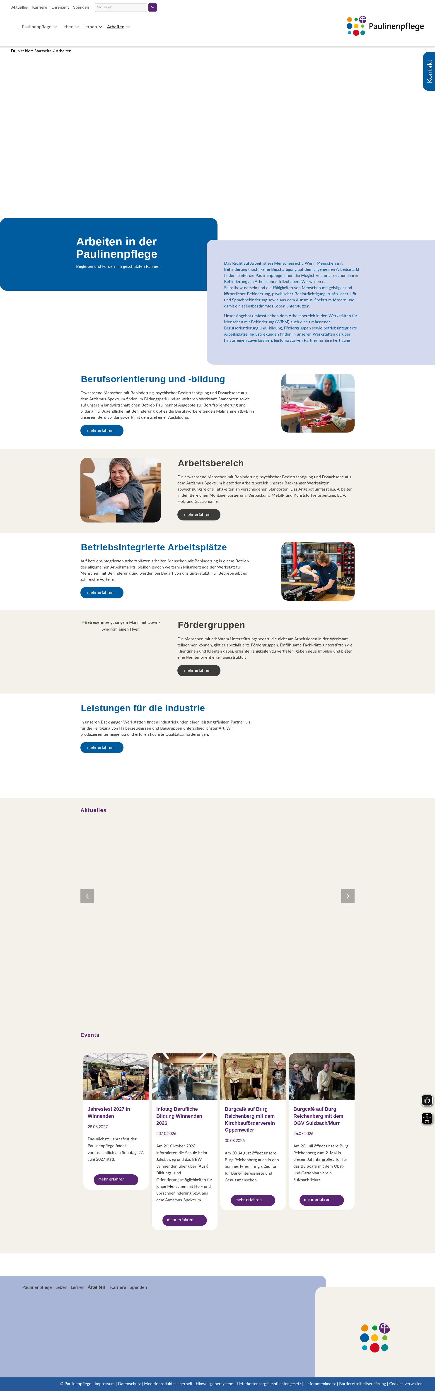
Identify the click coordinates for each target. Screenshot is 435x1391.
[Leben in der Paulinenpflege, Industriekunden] (318, 732)
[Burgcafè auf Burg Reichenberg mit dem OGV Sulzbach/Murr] (322, 1076)
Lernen (90, 27)
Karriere (39, 7)
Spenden (81, 7)
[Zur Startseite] (15, 1288)
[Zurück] (87, 896)
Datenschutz (129, 1384)
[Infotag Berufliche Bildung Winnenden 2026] (185, 1076)
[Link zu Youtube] (39, 1384)
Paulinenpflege (36, 27)
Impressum (105, 1384)
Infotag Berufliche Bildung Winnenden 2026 (179, 1116)
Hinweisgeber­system (214, 1384)
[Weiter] (348, 896)
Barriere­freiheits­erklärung (362, 1384)
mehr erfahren (111, 1179)
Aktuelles (19, 7)
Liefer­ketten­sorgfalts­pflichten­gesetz (269, 1384)
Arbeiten (115, 27)
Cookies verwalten (406, 1384)
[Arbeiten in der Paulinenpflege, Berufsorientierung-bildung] (318, 403)
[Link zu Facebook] (14, 1384)
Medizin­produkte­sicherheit (168, 1384)
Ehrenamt (60, 7)
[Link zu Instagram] (27, 1384)
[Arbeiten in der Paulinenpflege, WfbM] (120, 490)
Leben (67, 27)
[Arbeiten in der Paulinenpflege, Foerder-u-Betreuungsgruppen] (120, 652)
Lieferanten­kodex (320, 1384)
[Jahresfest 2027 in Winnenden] (116, 1076)
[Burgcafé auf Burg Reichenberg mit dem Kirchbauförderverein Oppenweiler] (253, 1076)
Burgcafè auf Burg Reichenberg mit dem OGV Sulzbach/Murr (318, 1116)
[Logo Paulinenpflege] (385, 32)
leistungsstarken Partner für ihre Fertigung (312, 341)
